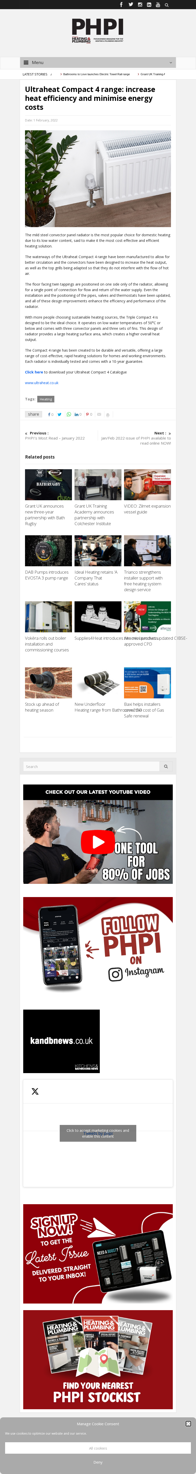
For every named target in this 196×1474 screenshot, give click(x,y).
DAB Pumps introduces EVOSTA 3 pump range (47, 575)
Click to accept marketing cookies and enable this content (98, 1133)
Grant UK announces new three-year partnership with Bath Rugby (45, 514)
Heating (46, 399)
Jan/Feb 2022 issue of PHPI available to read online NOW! (136, 438)
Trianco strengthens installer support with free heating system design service (143, 580)
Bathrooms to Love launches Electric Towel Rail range (76, 74)
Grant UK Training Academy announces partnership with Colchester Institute (94, 514)
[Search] (166, 766)
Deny (98, 1462)
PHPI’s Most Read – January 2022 (55, 435)
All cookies (98, 1448)
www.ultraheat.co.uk (41, 382)
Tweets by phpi (98, 1133)
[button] (188, 1423)
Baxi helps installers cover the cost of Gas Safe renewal (144, 710)
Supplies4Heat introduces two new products (117, 638)
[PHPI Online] (98, 30)
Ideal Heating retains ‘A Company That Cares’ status (96, 578)
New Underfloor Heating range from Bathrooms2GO (109, 707)
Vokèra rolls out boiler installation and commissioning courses (47, 644)
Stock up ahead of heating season (42, 707)
